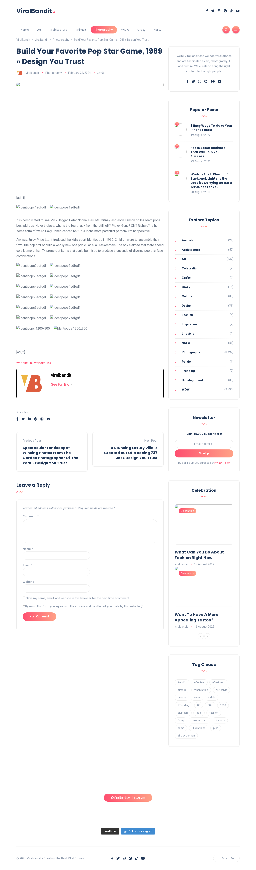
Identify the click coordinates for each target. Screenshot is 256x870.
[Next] (207, 636)
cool (199, 712)
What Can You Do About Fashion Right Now (199, 554)
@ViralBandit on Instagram (128, 797)
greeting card (199, 720)
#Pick (197, 697)
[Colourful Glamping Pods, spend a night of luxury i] (213, 776)
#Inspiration (201, 689)
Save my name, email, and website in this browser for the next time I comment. (78, 598)
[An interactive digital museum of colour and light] (99, 776)
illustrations (198, 727)
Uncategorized (192, 380)
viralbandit (32, 72)
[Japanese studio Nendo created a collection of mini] (43, 809)
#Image (182, 689)
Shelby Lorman (186, 735)
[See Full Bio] (71, 384)
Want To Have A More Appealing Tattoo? (196, 617)
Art (39, 30)
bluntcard (183, 712)
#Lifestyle (221, 689)
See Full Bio (60, 384)
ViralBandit (35, 11)
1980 (223, 705)
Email (27, 565)
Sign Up (204, 453)
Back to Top (228, 858)
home (181, 727)
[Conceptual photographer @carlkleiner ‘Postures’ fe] (156, 776)
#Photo (182, 697)
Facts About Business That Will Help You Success (208, 152)
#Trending (183, 705)
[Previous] (201, 636)
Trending (188, 371)
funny (181, 720)
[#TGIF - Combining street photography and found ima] (99, 809)
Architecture (58, 30)
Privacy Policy (222, 462)
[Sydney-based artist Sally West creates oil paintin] (213, 809)
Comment (31, 516)
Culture (187, 296)
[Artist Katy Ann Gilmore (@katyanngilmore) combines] (43, 776)
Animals (81, 30)
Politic (186, 361)
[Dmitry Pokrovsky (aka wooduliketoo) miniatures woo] (156, 809)
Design (187, 306)
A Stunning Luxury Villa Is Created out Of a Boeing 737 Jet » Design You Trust (130, 452)
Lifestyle (188, 333)
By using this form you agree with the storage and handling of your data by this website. (84, 606)
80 (198, 705)
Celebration (190, 268)
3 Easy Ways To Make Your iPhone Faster (211, 127)
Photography (104, 30)
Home (25, 30)
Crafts (186, 277)
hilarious (220, 720)
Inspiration (189, 324)
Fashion (187, 315)
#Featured (218, 682)
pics (215, 727)
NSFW (157, 30)
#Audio (182, 682)
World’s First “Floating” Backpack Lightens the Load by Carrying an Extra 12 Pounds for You (211, 180)
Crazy (141, 30)
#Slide (211, 697)
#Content (199, 682)
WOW (125, 30)
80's (210, 705)
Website (28, 582)
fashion (213, 712)
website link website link (33, 363)
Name (28, 549)
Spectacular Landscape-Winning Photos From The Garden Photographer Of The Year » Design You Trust (50, 455)
